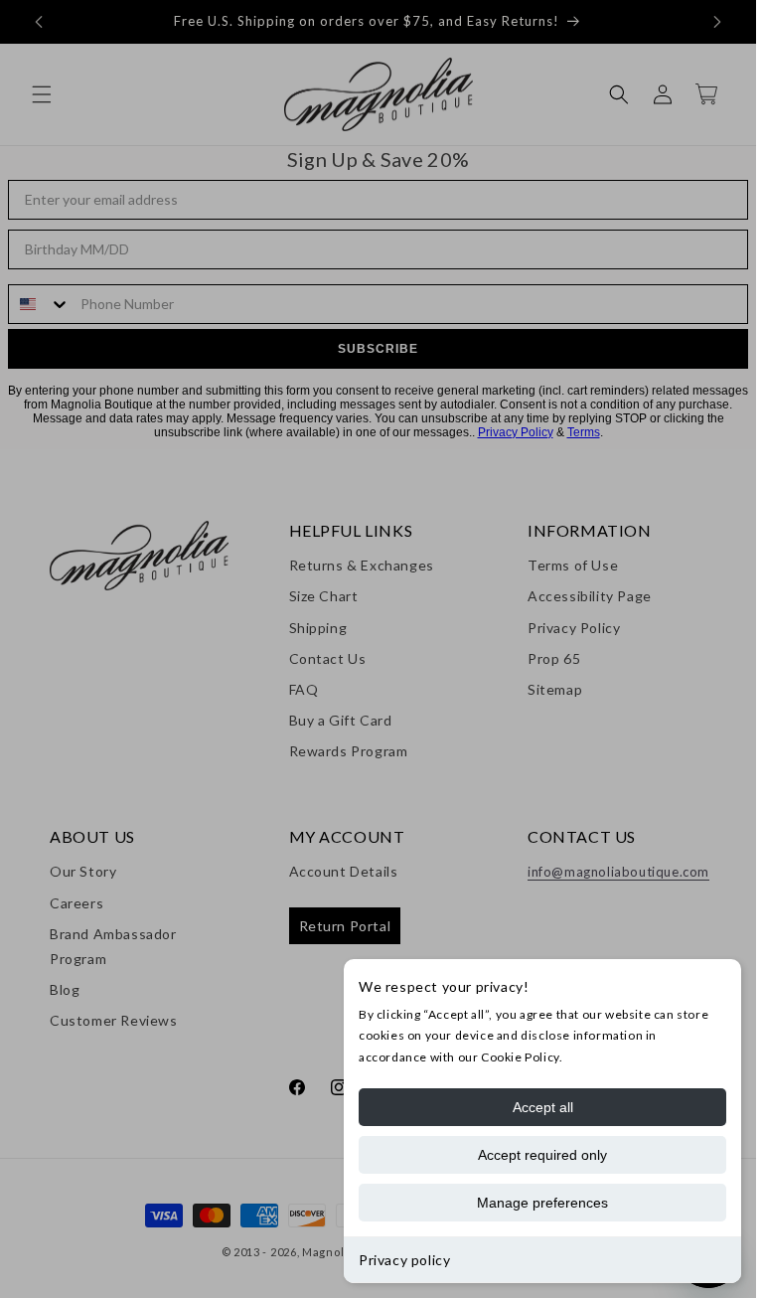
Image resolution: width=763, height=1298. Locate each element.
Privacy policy (404, 1259)
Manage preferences (542, 1203)
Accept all (543, 1107)
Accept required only (542, 1155)
